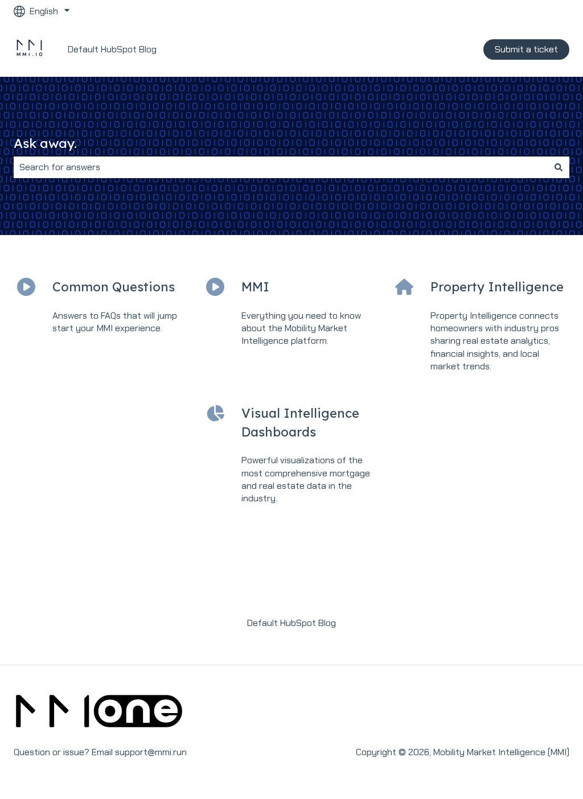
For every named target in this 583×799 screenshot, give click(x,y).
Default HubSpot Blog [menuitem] (291, 623)
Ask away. (45, 143)
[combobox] (281, 167)
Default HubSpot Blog (112, 49)
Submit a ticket (526, 49)
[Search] (558, 167)
